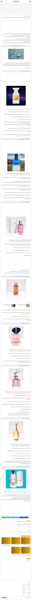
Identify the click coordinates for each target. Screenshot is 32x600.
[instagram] (3, 597)
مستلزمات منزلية (24, 592)
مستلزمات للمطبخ (29, 592)
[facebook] (6, 597)
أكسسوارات (24, 584)
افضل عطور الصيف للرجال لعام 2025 (16, 544)
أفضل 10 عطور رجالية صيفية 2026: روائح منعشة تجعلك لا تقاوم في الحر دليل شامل (7, 305)
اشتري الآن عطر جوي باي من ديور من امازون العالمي (19, 241)
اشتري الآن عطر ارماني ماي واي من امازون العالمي (20, 350)
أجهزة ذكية (29, 584)
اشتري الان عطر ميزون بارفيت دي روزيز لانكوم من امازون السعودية (16, 310)
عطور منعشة (24, 16)
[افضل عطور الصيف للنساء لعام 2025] (25, 540)
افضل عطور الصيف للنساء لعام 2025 (26, 545)
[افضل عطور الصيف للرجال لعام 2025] (16, 540)
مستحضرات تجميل (23, 590)
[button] (23, 517)
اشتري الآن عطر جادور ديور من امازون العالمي (21, 445)
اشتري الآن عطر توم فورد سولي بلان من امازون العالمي (19, 111)
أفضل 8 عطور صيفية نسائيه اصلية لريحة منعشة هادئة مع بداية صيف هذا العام (22, 305)
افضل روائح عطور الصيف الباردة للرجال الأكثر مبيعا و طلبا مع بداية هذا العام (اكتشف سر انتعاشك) (6, 545)
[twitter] (5, 597)
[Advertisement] (16, 8)
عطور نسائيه (19, 524)
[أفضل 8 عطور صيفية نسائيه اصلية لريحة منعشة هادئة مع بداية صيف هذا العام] (25, 550)
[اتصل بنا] (1, 597)
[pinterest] (2, 597)
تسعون (25, 597)
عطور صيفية (28, 16)
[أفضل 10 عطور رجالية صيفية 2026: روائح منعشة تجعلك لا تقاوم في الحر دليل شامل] (16, 550)
